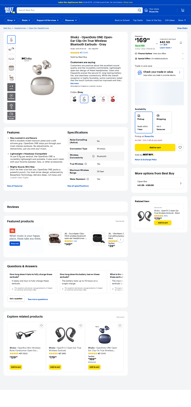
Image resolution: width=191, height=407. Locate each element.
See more (74, 83)
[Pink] (103, 99)
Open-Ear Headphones (39, 28)
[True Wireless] (85, 164)
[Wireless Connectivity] (93, 156)
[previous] (9, 346)
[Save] (180, 147)
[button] (11, 20)
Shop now (128, 2)
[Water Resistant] (88, 179)
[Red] (113, 99)
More (180, 20)
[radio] (144, 122)
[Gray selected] (84, 99)
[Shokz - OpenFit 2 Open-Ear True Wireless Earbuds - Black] (144, 216)
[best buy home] (10, 10)
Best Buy (7, 28)
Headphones (20, 28)
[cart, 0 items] (182, 10)
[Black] (74, 99)
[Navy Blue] (94, 99)
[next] (123, 281)
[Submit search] (140, 10)
